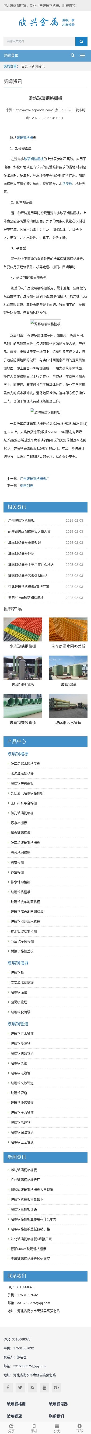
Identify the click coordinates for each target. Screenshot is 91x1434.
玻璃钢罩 (14, 1416)
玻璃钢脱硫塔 (23, 685)
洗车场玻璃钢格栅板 (25, 842)
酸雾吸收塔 (19, 1002)
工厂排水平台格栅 (24, 803)
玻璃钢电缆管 (20, 1073)
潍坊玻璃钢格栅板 (24, 1170)
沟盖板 (67, 183)
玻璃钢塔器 (17, 963)
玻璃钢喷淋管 (20, 1043)
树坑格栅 (17, 862)
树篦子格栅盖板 (22, 951)
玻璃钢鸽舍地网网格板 (27, 912)
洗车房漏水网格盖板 (68, 646)
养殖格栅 (17, 872)
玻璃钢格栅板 (34, 159)
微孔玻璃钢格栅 (22, 813)
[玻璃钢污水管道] (68, 706)
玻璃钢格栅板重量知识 (24, 542)
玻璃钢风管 (19, 1063)
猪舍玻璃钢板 (20, 833)
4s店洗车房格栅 (22, 941)
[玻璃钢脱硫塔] (23, 668)
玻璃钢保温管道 (22, 1132)
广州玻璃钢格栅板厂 (34, 479)
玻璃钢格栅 (25, 138)
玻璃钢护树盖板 (22, 783)
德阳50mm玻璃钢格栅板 (26, 598)
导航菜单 (11, 56)
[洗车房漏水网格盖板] (68, 629)
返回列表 (26, 486)
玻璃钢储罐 (19, 992)
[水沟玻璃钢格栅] (23, 629)
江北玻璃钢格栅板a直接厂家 (28, 587)
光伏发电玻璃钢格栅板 (27, 793)
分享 (11, 1431)
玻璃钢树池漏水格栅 (25, 921)
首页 (24, 66)
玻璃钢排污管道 (22, 1103)
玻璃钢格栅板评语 (21, 553)
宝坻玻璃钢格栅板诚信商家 (30, 1259)
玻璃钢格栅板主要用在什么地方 (31, 565)
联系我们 (56, 1416)
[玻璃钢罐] (68, 668)
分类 (57, 1431)
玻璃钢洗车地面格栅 (25, 902)
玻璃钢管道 (17, 1024)
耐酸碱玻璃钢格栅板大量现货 (29, 531)
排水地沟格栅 (20, 882)
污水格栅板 (19, 823)
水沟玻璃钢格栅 (23, 646)
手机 (34, 1431)
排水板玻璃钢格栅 (24, 931)
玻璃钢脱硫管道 (22, 1053)
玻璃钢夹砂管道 (23, 723)
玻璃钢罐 (68, 685)
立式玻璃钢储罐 (22, 982)
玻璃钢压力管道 (22, 1112)
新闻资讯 (38, 66)
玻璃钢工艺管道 (22, 1142)
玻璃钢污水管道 (68, 723)
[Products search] (81, 41)
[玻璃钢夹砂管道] (23, 706)
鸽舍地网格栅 (20, 852)
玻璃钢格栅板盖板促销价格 (27, 576)
